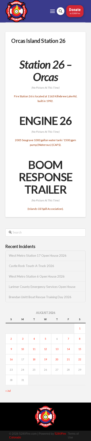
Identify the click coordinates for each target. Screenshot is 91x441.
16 (11, 359)
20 (57, 359)
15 (79, 349)
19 (45, 359)
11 (34, 349)
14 (68, 349)
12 (45, 349)
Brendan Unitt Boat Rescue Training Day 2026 (40, 297)
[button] (52, 11)
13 (57, 349)
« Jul (8, 390)
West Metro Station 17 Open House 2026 (37, 255)
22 (79, 359)
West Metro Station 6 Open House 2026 (37, 276)
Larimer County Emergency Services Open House (42, 287)
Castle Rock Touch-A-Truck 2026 (31, 266)
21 (68, 359)
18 (34, 359)
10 (22, 349)
